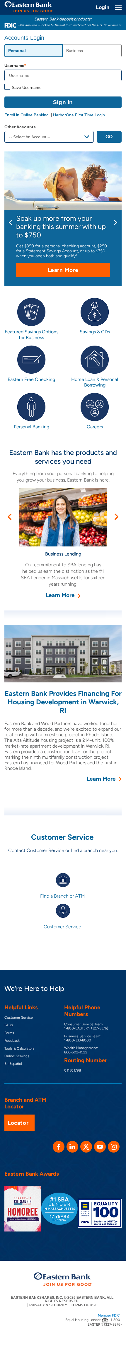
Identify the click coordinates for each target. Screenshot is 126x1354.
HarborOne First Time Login (79, 115)
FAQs (8, 1025)
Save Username (27, 87)
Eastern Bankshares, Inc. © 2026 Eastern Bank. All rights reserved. (62, 1299)
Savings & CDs (95, 331)
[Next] (115, 222)
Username (14, 65)
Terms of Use (84, 1305)
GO (109, 136)
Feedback (12, 1041)
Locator (18, 1123)
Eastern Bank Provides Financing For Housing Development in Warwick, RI (63, 702)
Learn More (74, 272)
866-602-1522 (75, 1052)
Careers (95, 427)
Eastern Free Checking (31, 379)
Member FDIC (109, 1315)
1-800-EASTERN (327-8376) (86, 1028)
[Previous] (10, 222)
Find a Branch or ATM (63, 896)
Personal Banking (31, 427)
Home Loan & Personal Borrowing (94, 382)
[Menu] (116, 7)
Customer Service (63, 926)
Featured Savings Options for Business (31, 334)
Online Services (16, 1056)
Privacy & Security (48, 1305)
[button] (9, 516)
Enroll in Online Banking (26, 115)
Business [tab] (74, 50)
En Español (13, 1064)
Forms (9, 1033)
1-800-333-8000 (77, 1040)
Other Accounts (20, 127)
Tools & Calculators (19, 1048)
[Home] (28, 7)
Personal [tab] (17, 50)
